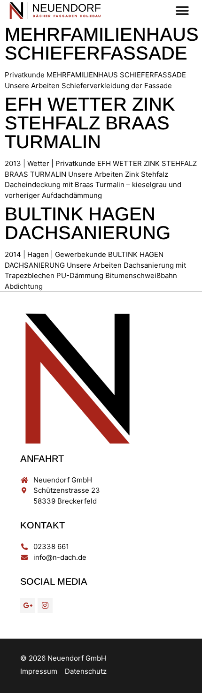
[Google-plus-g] (27, 605)
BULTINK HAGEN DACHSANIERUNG (88, 223)
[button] (182, 10)
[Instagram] (45, 605)
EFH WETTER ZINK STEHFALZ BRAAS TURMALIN (90, 123)
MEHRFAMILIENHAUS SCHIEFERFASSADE (102, 43)
